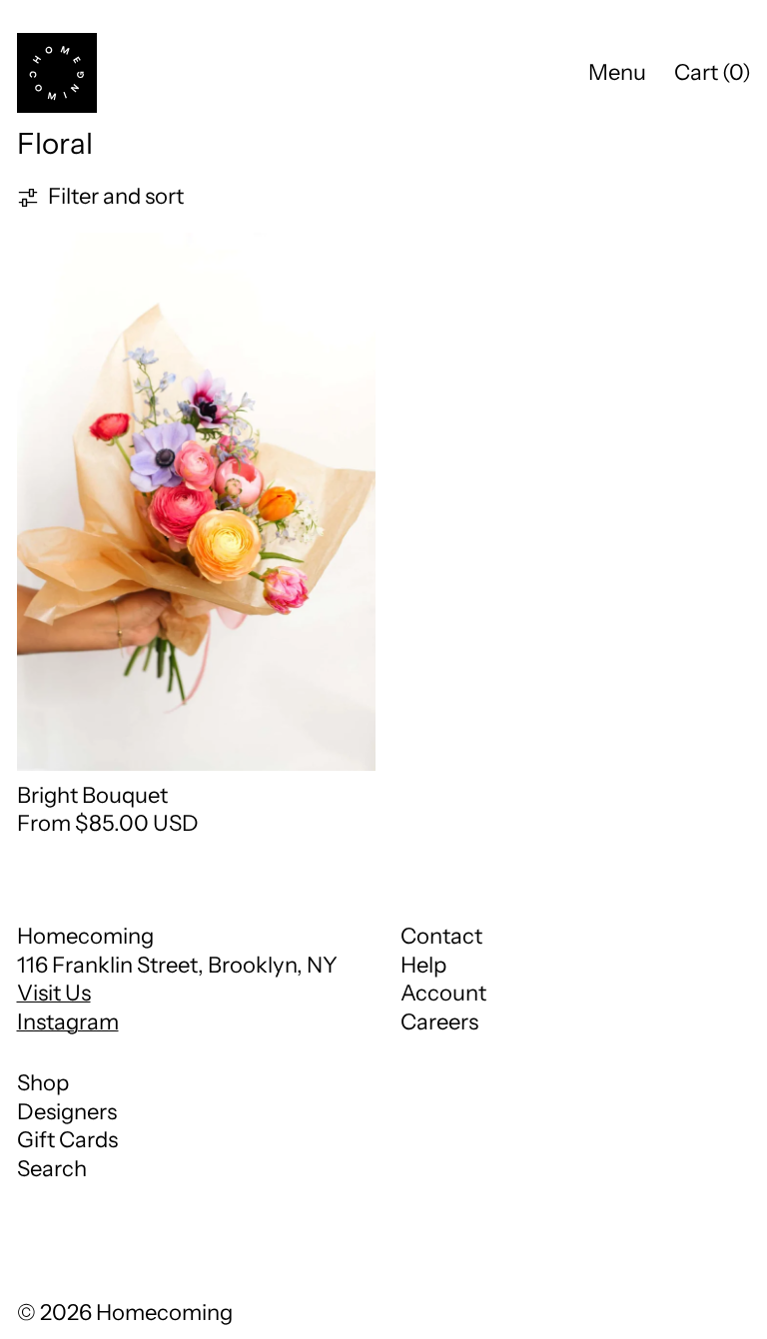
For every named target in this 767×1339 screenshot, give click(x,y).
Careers (439, 1021)
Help (423, 965)
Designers (67, 1111)
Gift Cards (67, 1139)
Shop (43, 1082)
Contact (441, 936)
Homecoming (164, 1312)
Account (443, 993)
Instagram (68, 1021)
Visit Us (54, 993)
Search (52, 1168)
